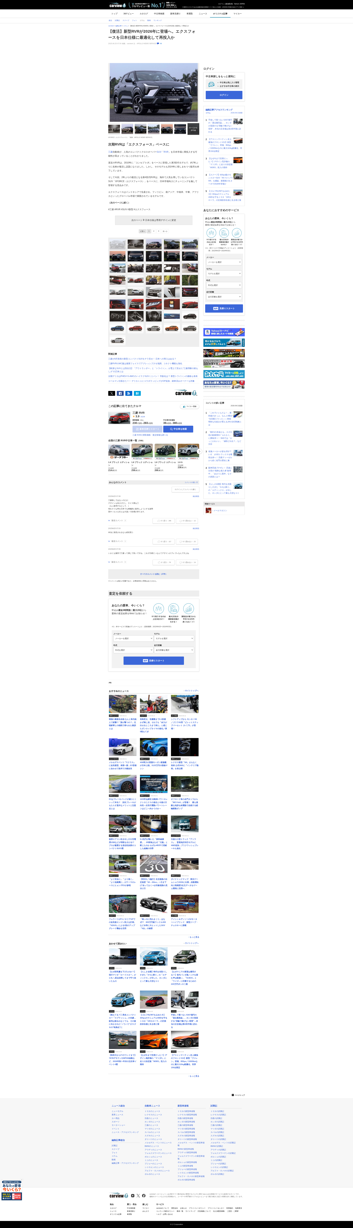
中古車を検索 (180, 429)
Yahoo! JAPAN (239, 4)
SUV (159, 152)
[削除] (21, 1180)
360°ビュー (128, 13)
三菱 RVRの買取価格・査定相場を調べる (150, 435)
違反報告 (196, 496)
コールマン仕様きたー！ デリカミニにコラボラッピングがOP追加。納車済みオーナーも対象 (151, 381)
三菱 (110, 152)
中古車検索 (159, 13)
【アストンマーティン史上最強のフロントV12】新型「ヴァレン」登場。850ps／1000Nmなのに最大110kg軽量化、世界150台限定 (225, 145)
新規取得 (229, 4)
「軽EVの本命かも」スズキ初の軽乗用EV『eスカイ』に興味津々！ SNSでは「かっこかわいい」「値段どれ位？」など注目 (224, 438)
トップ (114, 13)
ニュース (203, 13)
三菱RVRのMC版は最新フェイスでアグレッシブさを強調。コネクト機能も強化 (145, 363)
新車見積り (175, 13)
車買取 (190, 13)
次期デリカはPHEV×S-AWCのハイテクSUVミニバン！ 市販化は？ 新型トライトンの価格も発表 (153, 376)
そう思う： (165, 521)
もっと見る (194, 937)
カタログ (144, 13)
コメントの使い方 (191, 482)
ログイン (221, 4)
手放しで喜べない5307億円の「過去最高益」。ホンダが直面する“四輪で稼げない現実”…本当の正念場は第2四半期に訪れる (224, 126)
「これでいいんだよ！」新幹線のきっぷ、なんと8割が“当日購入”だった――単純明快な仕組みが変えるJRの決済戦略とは (225, 419)
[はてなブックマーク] (137, 393)
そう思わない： (189, 521)
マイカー (237, 13)
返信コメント (117, 520)
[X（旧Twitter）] (111, 393)
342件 (143, 417)
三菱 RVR (139, 412)
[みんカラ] (128, 393)
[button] (189, 406)
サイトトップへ (192, 691)
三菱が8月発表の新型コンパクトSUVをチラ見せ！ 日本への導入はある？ (142, 359)
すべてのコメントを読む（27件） (153, 574)
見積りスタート (157, 660)
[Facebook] (120, 393)
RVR (166, 152)
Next (199, 451)
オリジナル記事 (220, 13)
